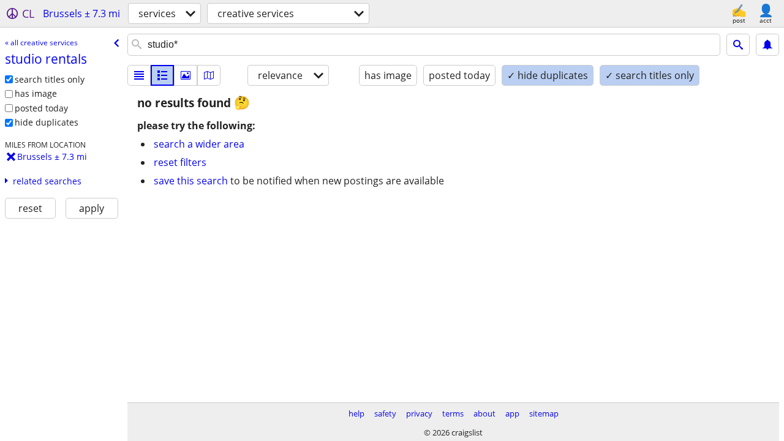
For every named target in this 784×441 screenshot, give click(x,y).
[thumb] (162, 75)
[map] (209, 75)
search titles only (50, 79)
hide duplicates (46, 122)
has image (36, 93)
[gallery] (185, 75)
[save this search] (767, 45)
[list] (139, 75)
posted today (41, 108)
